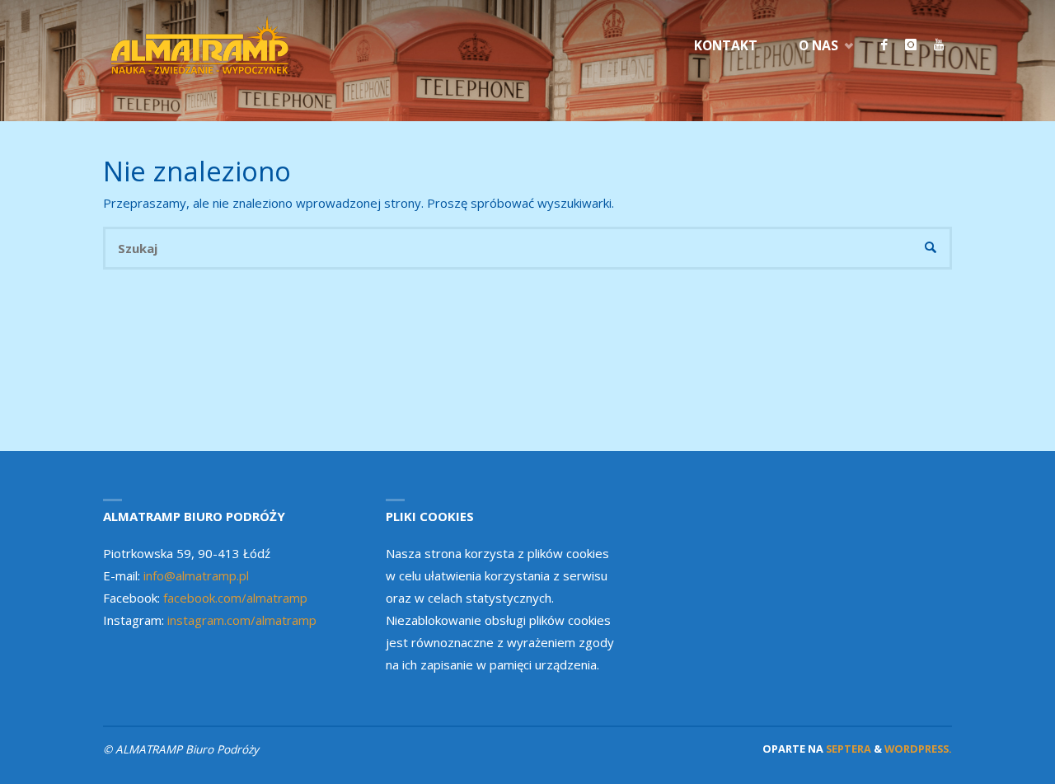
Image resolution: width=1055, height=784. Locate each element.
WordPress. (918, 748)
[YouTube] (938, 45)
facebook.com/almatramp (235, 597)
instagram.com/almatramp (241, 620)
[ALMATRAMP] (201, 45)
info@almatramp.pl (196, 575)
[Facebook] (884, 45)
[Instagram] (910, 45)
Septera (847, 748)
